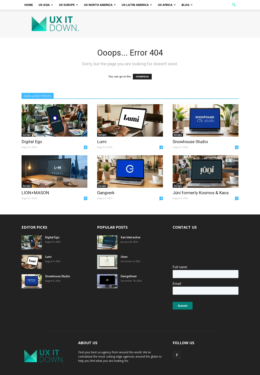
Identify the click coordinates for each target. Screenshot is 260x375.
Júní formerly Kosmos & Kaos (201, 192)
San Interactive (130, 237)
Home (28, 5)
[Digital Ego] (54, 120)
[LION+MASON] (54, 171)
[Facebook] (177, 355)
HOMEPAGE (142, 76)
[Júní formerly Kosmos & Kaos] (205, 171)
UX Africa (165, 5)
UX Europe (67, 5)
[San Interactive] (107, 242)
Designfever (129, 276)
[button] (233, 5)
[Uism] (107, 262)
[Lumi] (130, 120)
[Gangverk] (130, 171)
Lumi (102, 141)
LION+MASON (35, 192)
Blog (185, 5)
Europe (27, 134)
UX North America (98, 5)
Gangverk (105, 192)
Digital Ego (32, 141)
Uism (124, 256)
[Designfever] (107, 281)
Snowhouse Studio (190, 141)
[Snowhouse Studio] (205, 120)
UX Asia (44, 5)
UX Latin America (135, 5)
